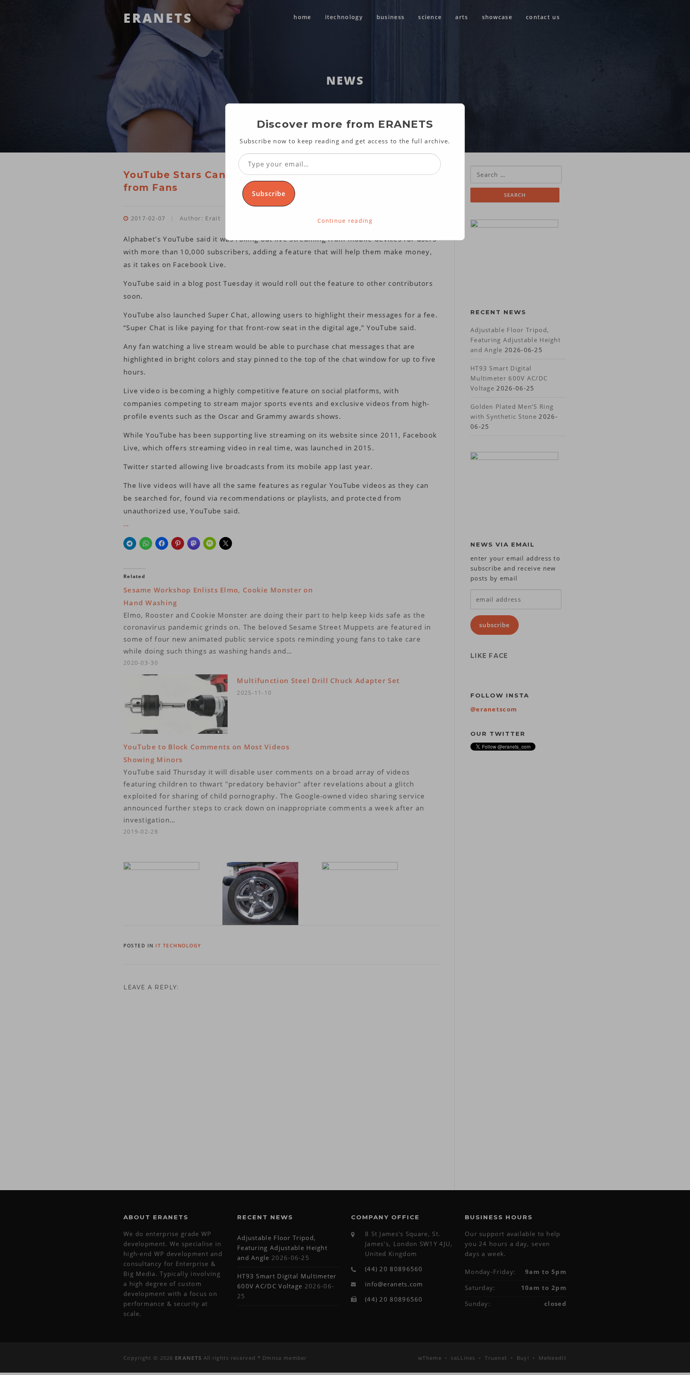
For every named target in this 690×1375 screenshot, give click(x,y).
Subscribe (269, 193)
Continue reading (345, 220)
